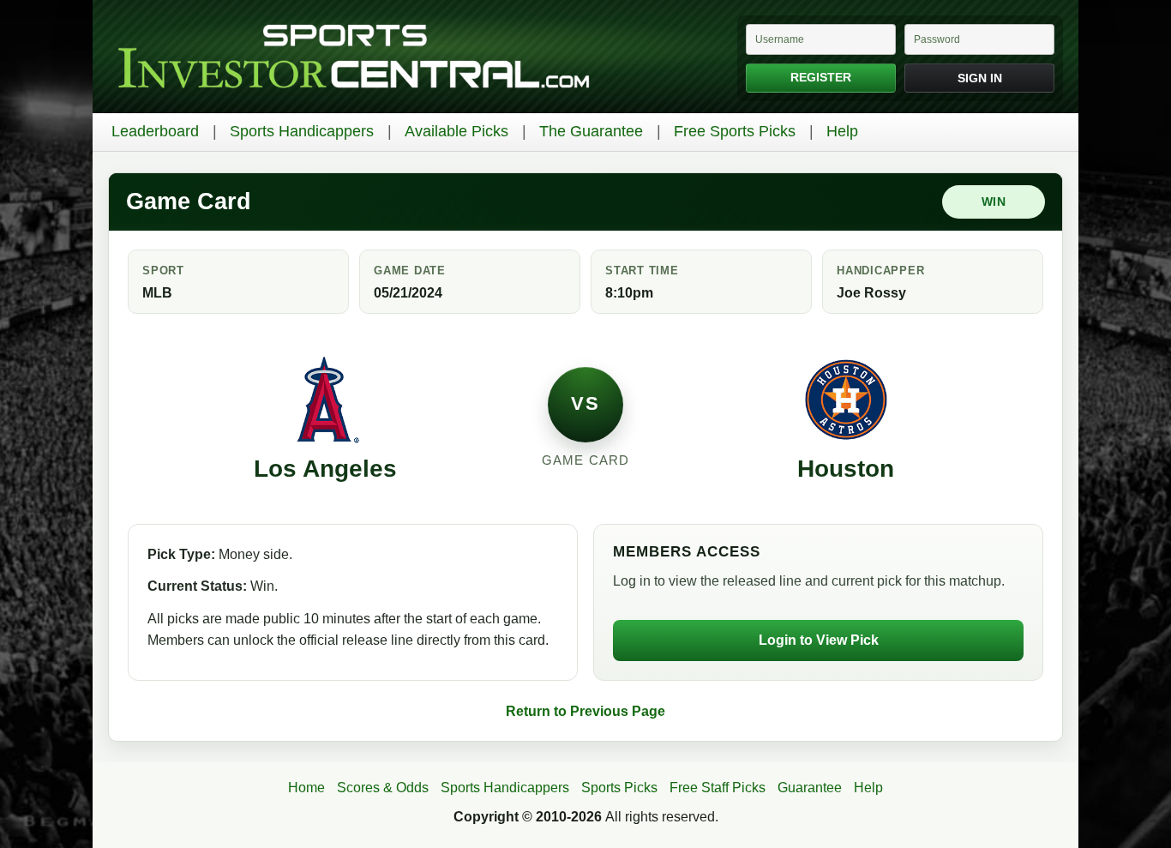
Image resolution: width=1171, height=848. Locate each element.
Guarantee (810, 787)
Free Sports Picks (735, 131)
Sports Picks (619, 787)
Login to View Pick (819, 640)
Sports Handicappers (302, 131)
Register (820, 77)
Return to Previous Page (585, 711)
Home (306, 787)
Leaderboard (155, 131)
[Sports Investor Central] (353, 57)
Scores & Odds (383, 787)
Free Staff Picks (718, 787)
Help (842, 131)
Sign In (980, 78)
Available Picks (456, 131)
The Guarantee (591, 131)
